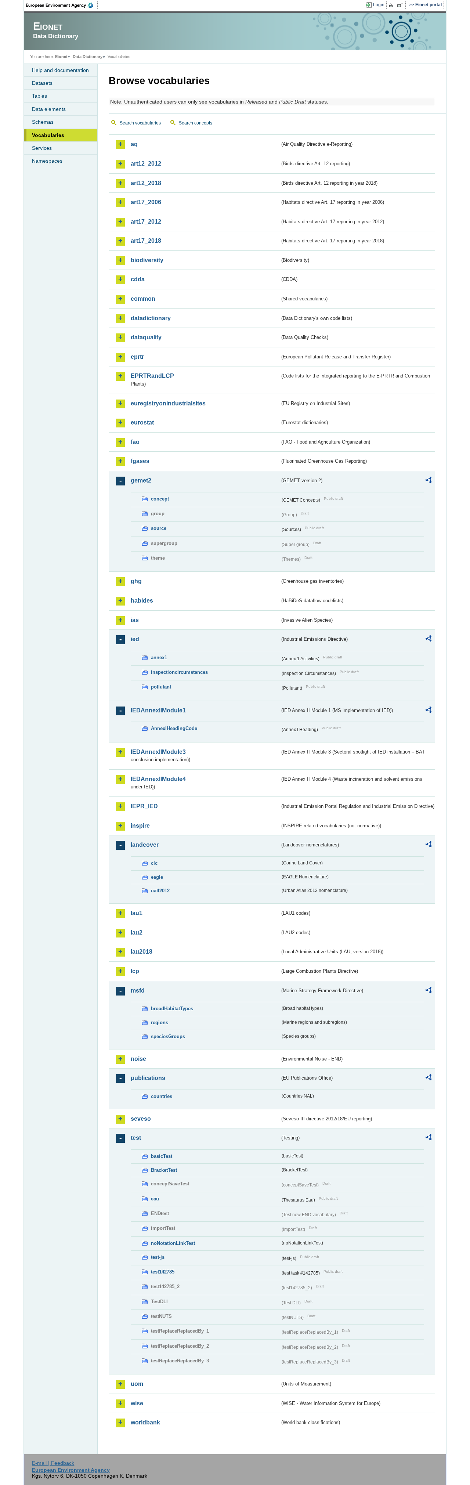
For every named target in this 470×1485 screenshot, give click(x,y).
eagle (157, 877)
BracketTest (164, 1170)
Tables (39, 96)
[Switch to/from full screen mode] (401, 5)
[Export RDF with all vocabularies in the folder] (428, 481)
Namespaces (47, 161)
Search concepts (195, 123)
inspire (140, 826)
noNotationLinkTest (173, 1243)
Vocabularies (48, 135)
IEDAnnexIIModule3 (158, 752)
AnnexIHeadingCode (174, 728)
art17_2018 (146, 241)
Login (378, 5)
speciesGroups (168, 1036)
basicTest (161, 1156)
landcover (145, 845)
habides (142, 600)
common (143, 299)
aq (134, 144)
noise (138, 1059)
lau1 (136, 913)
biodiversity (147, 260)
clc (154, 863)
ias (135, 620)
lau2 (136, 932)
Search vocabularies (140, 123)
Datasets (42, 83)
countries (161, 1096)
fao (135, 442)
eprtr (137, 357)
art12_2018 (146, 183)
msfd (138, 990)
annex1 (159, 657)
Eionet (61, 56)
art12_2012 (146, 163)
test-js (157, 1257)
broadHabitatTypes (172, 1008)
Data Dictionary (87, 56)
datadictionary (151, 318)
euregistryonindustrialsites (168, 403)
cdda (138, 279)
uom (137, 1384)
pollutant (161, 687)
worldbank (145, 1422)
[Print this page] (392, 5)
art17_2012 (146, 221)
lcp (135, 971)
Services (42, 148)
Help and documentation (60, 70)
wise (137, 1403)
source (158, 528)
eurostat (142, 422)
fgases (140, 461)
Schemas (43, 122)
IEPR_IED (144, 806)
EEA (62, 5)
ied (135, 639)
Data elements (49, 109)
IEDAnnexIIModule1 (158, 710)
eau (155, 1199)
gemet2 (141, 480)
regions (159, 1022)
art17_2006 (146, 202)
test (136, 1138)
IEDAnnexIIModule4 (158, 779)
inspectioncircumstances (179, 672)
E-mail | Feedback (53, 1463)
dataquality (146, 337)
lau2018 (141, 952)
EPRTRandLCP (152, 376)
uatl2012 (160, 890)
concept (160, 499)
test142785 (162, 1272)
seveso (141, 1119)
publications (148, 1078)
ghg (136, 581)
